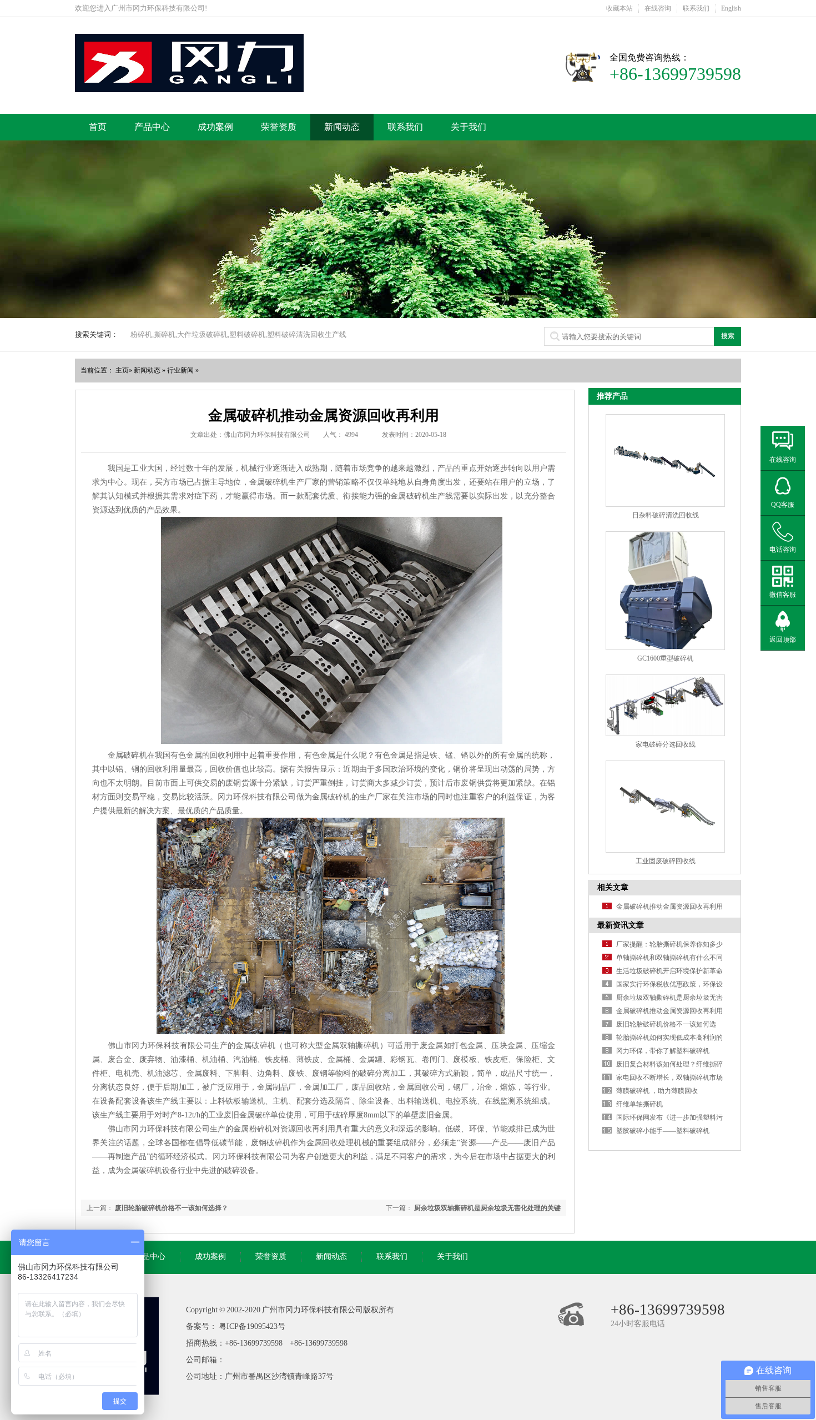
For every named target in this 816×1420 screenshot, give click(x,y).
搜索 (727, 336)
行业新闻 (180, 370)
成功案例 (215, 127)
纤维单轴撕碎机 (639, 1104)
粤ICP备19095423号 (252, 1326)
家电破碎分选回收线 (666, 744)
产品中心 (152, 127)
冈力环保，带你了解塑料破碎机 (662, 1051)
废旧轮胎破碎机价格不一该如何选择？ (171, 1208)
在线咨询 (657, 8)
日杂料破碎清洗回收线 (665, 515)
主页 (122, 370)
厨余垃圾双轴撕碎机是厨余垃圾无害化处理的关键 (487, 1208)
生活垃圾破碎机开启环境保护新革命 (669, 971)
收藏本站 (619, 8)
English (731, 8)
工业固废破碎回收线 (666, 861)
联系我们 (696, 8)
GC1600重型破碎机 (665, 658)
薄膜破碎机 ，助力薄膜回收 (657, 1091)
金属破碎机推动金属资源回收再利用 (669, 906)
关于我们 (468, 127)
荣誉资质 (278, 127)
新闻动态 (342, 127)
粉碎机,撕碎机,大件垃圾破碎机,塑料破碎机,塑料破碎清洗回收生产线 (238, 334)
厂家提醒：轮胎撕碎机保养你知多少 (669, 944)
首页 (98, 127)
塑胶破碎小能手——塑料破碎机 (662, 1131)
